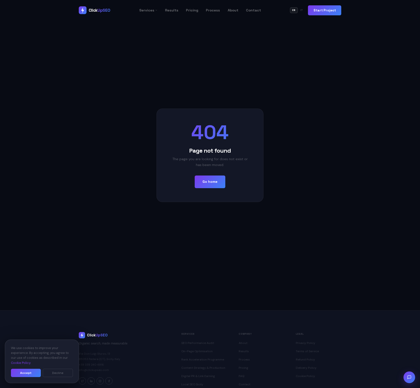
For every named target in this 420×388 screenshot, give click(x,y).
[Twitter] (82, 381)
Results (171, 10)
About (233, 10)
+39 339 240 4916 (91, 365)
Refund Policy (305, 359)
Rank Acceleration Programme (202, 359)
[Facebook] (109, 381)
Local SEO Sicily (192, 384)
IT (301, 10)
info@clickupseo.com (94, 370)
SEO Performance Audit (197, 343)
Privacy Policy (305, 343)
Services (146, 10)
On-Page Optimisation (197, 351)
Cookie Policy (305, 376)
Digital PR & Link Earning (198, 376)
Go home (210, 181)
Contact (253, 10)
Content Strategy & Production (203, 368)
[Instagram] (100, 381)
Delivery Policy (306, 368)
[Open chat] (409, 377)
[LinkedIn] (91, 381)
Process (213, 10)
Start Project (325, 10)
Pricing (192, 10)
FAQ (241, 376)
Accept (26, 373)
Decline (57, 373)
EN (294, 10)
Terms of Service (307, 351)
